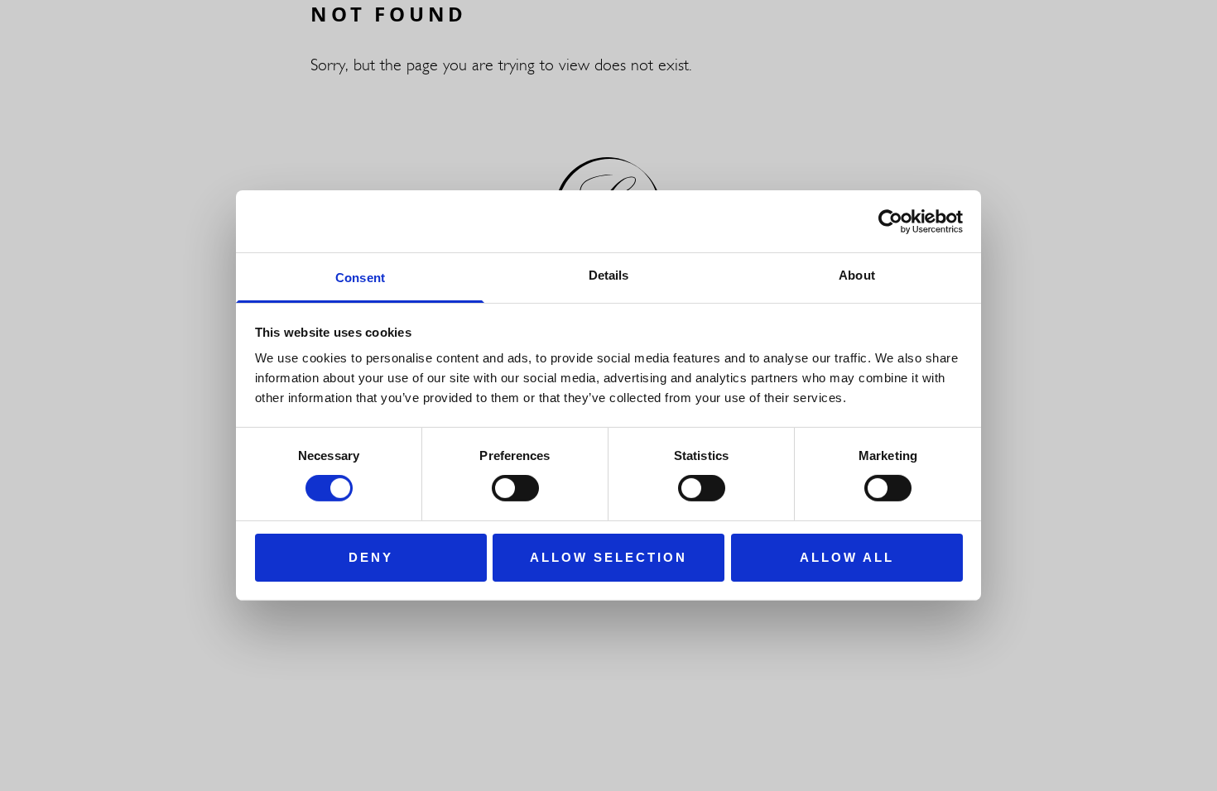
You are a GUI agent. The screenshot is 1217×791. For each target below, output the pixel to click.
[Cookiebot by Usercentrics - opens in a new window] (890, 221)
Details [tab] (609, 275)
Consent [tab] (360, 278)
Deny (371, 557)
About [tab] (857, 275)
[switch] (515, 488)
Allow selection (608, 557)
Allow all (847, 557)
